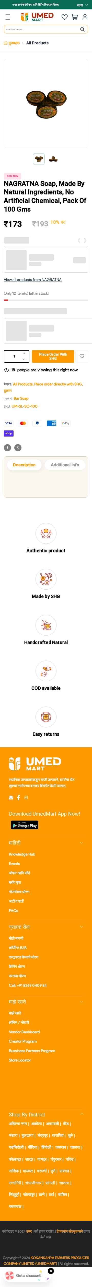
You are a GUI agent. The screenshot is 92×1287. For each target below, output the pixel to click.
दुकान (8, 390)
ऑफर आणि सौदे (19, 873)
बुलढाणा (27, 1135)
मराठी (80, 5)
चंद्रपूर (43, 1135)
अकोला (36, 1123)
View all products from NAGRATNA (33, 279)
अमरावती (52, 1123)
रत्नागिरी (15, 1183)
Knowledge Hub (22, 854)
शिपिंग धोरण (17, 966)
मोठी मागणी (16, 938)
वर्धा (51, 1194)
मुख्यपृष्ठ (14, 43)
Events (14, 863)
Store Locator (20, 1060)
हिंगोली (46, 1147)
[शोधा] (82, 29)
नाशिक (14, 1171)
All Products (37, 43)
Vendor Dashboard (24, 1032)
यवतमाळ (15, 1206)
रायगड (64, 1171)
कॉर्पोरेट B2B (18, 948)
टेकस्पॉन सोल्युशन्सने (70, 1231)
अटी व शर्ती (16, 901)
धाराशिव (58, 1135)
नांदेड (70, 1159)
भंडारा (13, 1135)
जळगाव (60, 1147)
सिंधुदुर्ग (14, 1194)
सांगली (50, 1183)
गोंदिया (32, 1147)
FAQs (13, 910)
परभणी (42, 1171)
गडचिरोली (16, 1147)
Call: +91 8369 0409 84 (28, 985)
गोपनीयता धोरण (19, 892)
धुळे (70, 1135)
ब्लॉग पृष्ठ (15, 882)
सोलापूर (29, 1194)
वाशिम (62, 1194)
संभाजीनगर (33, 1183)
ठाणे (42, 1194)
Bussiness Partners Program (32, 1051)
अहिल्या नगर (18, 1123)
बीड (66, 1123)
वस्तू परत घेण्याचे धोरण (23, 957)
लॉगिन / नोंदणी (19, 1022)
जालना (75, 1147)
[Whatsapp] (17, 447)
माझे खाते (15, 1013)
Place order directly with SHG (58, 384)
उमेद (29, 1231)
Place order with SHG (53, 356)
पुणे (53, 1171)
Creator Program (23, 1041)
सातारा (64, 1183)
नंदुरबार (56, 1159)
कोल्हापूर (15, 1159)
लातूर (29, 1159)
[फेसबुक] (7, 447)
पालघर (28, 1171)
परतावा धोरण (17, 976)
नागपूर (42, 1159)
